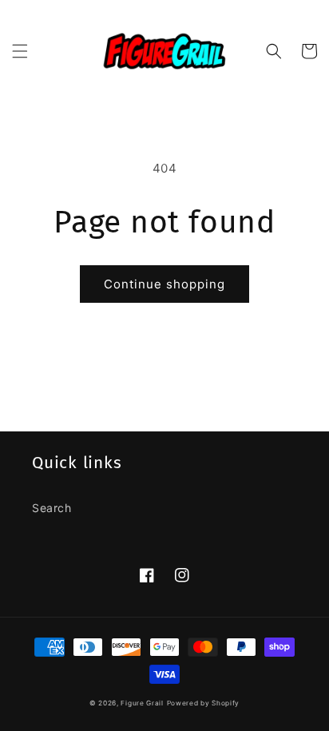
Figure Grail (142, 703)
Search (52, 507)
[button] (20, 51)
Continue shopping (164, 284)
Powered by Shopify (203, 703)
